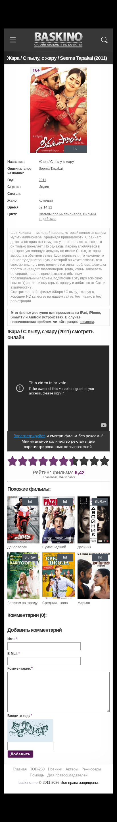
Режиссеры (91, 769)
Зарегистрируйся (29, 436)
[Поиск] (104, 40)
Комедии (46, 201)
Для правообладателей (67, 775)
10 (104, 461)
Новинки (55, 769)
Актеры (72, 769)
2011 (42, 180)
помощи (87, 322)
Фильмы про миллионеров (60, 214)
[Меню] (12, 40)
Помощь (37, 775)
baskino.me (27, 782)
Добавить (20, 754)
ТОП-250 (37, 769)
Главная (20, 769)
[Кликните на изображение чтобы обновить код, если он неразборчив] (30, 721)
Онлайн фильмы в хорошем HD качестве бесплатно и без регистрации (58, 40)
